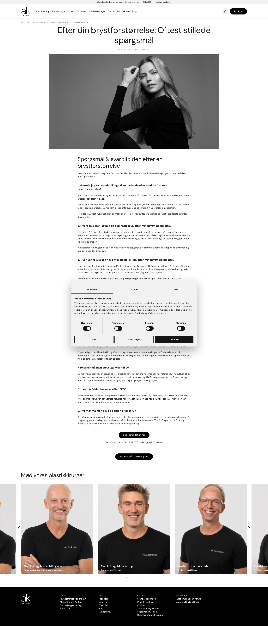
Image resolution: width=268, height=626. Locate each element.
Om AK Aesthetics (94, 7)
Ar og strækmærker (208, 7)
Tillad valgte (134, 339)
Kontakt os (65, 608)
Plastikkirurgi (37, 22)
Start (23, 22)
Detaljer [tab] (134, 289)
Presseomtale (147, 11)
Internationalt (183, 596)
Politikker (142, 596)
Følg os (102, 596)
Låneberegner (32, 9)
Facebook (103, 598)
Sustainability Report (148, 608)
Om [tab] (176, 289)
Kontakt (64, 596)
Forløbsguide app (206, 7)
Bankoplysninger (93, 11)
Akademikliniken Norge (187, 602)
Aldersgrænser (148, 7)
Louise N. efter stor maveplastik (196, 7)
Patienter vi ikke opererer (155, 11)
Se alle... (25, 11)
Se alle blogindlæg (34, 9)
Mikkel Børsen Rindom (209, 7)
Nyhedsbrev (146, 7)
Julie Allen (202, 11)
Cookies (141, 605)
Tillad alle (174, 339)
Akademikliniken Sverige (188, 598)
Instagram (104, 602)
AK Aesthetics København (73, 598)
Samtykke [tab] (92, 289)
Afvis (93, 339)
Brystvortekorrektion (34, 7)
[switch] (118, 328)
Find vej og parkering (70, 605)
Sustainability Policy (147, 611)
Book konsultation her (134, 434)
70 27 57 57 (130, 442)
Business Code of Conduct (150, 614)
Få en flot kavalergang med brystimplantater (209, 6)
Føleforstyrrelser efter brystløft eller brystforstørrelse (159, 6)
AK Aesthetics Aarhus (71, 602)
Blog (28, 22)
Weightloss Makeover (152, 7)
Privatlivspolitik (145, 602)
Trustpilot (103, 605)
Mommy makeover (150, 7)
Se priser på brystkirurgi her (134, 456)
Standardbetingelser (147, 598)
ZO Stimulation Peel (151, 7)
